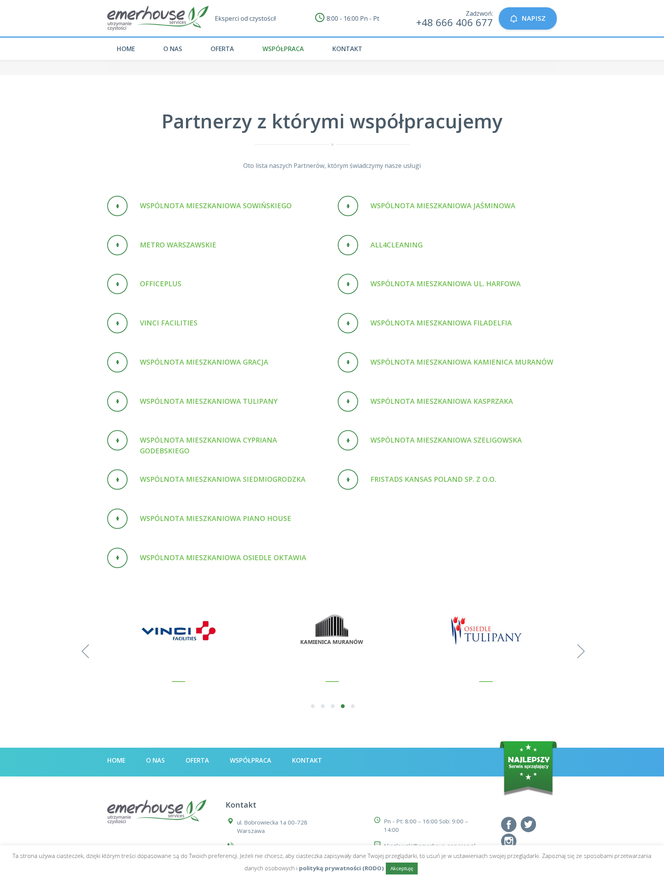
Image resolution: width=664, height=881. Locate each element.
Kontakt (347, 49)
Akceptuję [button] (401, 868)
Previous (84, 649)
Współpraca (283, 49)
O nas (172, 49)
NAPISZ (533, 18)
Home (126, 49)
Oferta (222, 49)
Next (580, 649)
